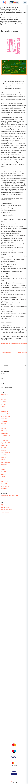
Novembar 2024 (5, 416)
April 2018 (3, 472)
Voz (2, 381)
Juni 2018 (3, 467)
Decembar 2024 (5, 414)
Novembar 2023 (5, 438)
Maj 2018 (3, 469)
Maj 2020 (3, 457)
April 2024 (3, 426)
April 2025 (3, 404)
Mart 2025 (3, 406)
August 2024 (4, 421)
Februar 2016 (4, 481)
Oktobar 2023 (4, 440)
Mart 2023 (3, 450)
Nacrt (2, 376)
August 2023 (4, 445)
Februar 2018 (4, 476)
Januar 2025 (4, 411)
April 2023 (3, 447)
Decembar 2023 (5, 435)
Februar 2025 (4, 409)
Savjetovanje (4, 498)
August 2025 (4, 394)
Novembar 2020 (5, 452)
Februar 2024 (4, 431)
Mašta (2, 378)
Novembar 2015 (5, 486)
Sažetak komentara (6, 510)
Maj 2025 (3, 402)
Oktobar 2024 (4, 418)
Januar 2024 (4, 433)
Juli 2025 (3, 397)
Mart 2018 (3, 474)
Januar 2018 (4, 479)
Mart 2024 (4, 428)
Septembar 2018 (5, 462)
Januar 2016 (4, 484)
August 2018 (4, 464)
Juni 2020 (3, 455)
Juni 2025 (3, 399)
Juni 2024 (3, 423)
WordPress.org (5, 512)
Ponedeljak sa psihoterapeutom (9, 495)
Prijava (3, 505)
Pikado (3, 373)
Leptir (2, 383)
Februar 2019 (4, 460)
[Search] (25, 366)
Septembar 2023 (5, 443)
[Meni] (25, 2)
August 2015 (4, 488)
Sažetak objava (5, 507)
